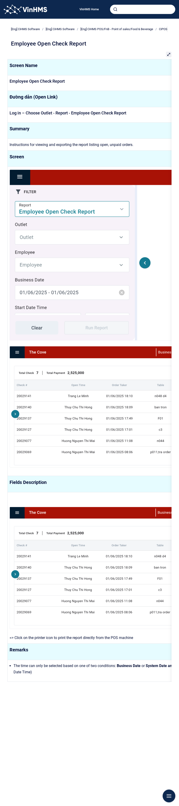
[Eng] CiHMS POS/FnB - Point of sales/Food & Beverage (116, 29)
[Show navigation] (169, 796)
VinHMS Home (89, 9)
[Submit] (115, 9)
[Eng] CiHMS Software (25, 29)
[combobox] (142, 9)
